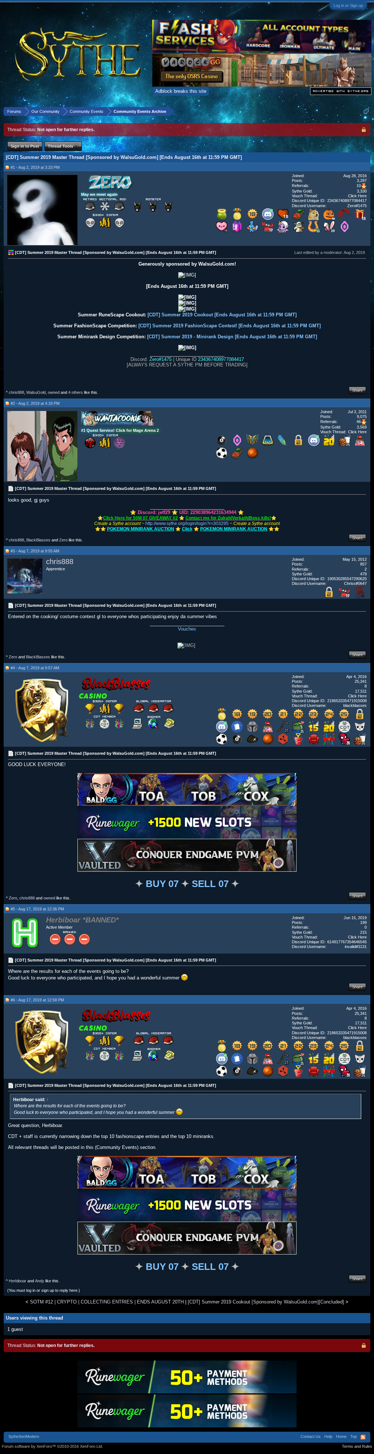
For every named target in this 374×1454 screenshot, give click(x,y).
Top (353, 1436)
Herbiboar (17, 1281)
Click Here (357, 196)
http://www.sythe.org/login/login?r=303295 (187, 523)
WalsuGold (36, 392)
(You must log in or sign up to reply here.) (43, 1290)
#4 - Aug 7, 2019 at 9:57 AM (35, 668)
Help (328, 1436)
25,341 (361, 681)
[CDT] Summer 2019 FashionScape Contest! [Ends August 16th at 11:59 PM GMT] (229, 325)
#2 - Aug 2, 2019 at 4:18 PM (35, 403)
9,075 (362, 416)
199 (363, 922)
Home (341, 1436)
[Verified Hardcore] (360, 596)
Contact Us (311, 1436)
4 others (75, 392)
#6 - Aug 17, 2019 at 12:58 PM (37, 1000)
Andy (39, 1281)
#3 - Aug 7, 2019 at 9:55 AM (35, 551)
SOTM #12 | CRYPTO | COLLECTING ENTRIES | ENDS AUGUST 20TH (107, 1302)
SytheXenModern (23, 1436)
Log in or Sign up (348, 5)
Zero (63, 540)
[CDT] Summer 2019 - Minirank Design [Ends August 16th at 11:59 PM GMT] (232, 336)
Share (357, 390)
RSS (363, 1437)
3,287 (362, 180)
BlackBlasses (38, 540)
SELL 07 (210, 883)
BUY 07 (162, 883)
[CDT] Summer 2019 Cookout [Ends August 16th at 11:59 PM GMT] (222, 314)
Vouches (187, 629)
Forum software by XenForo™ (52, 1446)
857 (363, 564)
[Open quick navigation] (366, 111)
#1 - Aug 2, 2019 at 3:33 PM (35, 167)
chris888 (16, 392)
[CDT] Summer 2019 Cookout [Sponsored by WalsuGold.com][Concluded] (266, 1302)
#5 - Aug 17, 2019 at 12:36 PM (37, 909)
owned (54, 392)
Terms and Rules (357, 1446)
